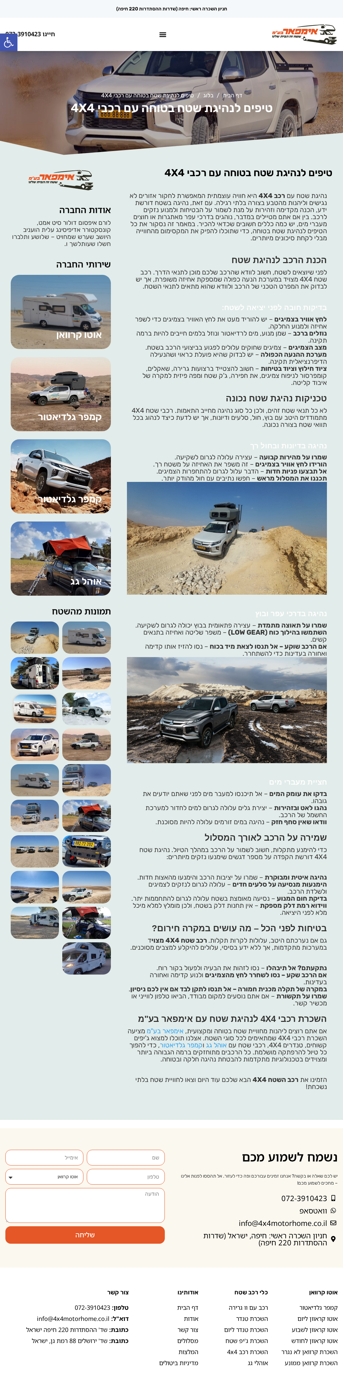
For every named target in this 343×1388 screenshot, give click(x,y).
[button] (8, 42)
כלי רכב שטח (251, 1292)
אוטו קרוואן (323, 1292)
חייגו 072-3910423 (30, 34)
